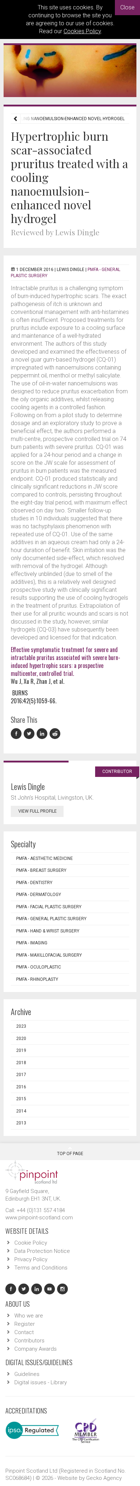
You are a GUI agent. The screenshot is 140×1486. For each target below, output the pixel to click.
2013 (21, 1123)
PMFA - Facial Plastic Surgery (48, 906)
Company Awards (35, 1349)
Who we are (28, 1315)
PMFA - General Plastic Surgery (51, 918)
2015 (21, 1098)
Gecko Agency (104, 1478)
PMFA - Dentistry (34, 882)
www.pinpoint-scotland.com (39, 1217)
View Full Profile (37, 811)
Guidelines (26, 1374)
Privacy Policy (30, 1259)
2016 (21, 1086)
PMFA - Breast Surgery (41, 870)
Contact (24, 1332)
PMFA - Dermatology (38, 894)
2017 (21, 1074)
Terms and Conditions (40, 1267)
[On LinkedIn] (43, 733)
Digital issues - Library (40, 1382)
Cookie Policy (30, 1243)
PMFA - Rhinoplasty (37, 979)
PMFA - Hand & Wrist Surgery (47, 931)
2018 (21, 1062)
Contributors (29, 1340)
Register (24, 1324)
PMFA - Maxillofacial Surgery (49, 955)
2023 (21, 1026)
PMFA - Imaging (31, 942)
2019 (21, 1050)
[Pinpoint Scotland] (31, 1171)
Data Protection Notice (42, 1251)
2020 (21, 1038)
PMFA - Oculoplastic (38, 967)
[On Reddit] (55, 733)
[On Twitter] (30, 733)
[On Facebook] (17, 733)
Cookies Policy (82, 31)
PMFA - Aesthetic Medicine (44, 858)
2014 (21, 1111)
